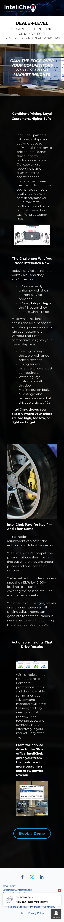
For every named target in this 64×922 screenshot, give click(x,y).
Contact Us (49, 906)
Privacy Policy (36, 913)
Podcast (35, 906)
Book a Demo (32, 833)
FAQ (22, 913)
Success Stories (17, 906)
